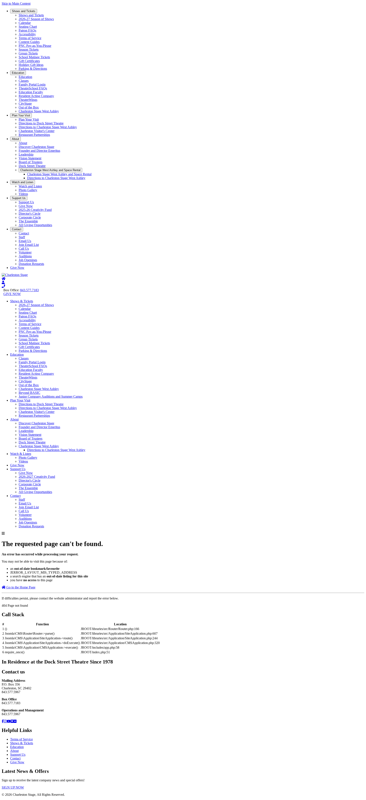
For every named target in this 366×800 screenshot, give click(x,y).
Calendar (25, 23)
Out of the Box (29, 107)
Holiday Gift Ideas (31, 65)
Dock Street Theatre (32, 166)
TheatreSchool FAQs (33, 88)
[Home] (4, 278)
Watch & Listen (20, 454)
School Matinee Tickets (34, 57)
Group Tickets (28, 53)
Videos (23, 194)
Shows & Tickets (21, 301)
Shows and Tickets (23, 11)
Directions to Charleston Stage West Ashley (48, 127)
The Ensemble (28, 221)
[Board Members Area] (3, 282)
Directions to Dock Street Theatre (41, 123)
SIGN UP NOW (13, 787)
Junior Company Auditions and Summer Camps (51, 396)
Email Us (25, 241)
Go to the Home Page (20, 587)
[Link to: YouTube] (9, 721)
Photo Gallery (28, 190)
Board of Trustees (30, 162)
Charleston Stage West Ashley (39, 111)
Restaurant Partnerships (34, 135)
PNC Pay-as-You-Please (35, 45)
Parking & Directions (33, 68)
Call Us (24, 248)
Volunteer (25, 252)
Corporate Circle (30, 217)
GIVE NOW (12, 294)
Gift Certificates (29, 61)
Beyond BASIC (29, 392)
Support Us (19, 198)
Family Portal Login (32, 84)
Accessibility (27, 34)
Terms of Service (30, 38)
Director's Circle (29, 213)
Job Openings (28, 260)
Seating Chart (28, 26)
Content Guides (29, 42)
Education (18, 72)
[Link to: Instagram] (5, 721)
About (15, 139)
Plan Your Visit (21, 115)
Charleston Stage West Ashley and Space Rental (50, 170)
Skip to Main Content (16, 3)
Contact (16, 229)
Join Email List (29, 245)
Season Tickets (29, 49)
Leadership (26, 154)
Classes (24, 80)
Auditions (25, 256)
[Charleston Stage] (15, 275)
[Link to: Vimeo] (12, 721)
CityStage (25, 103)
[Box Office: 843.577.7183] (3, 286)
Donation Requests (31, 264)
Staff (22, 237)
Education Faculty (31, 92)
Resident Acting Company (36, 96)
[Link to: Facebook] (3, 721)
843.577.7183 (29, 290)
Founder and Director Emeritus (39, 150)
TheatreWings (28, 100)
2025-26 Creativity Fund (35, 210)
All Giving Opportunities (35, 225)
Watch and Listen (22, 182)
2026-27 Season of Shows (36, 19)
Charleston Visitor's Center (36, 131)
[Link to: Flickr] (15, 721)
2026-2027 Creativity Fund (37, 476)
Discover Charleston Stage (36, 147)
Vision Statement (30, 158)
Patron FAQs (27, 30)
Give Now (26, 206)
